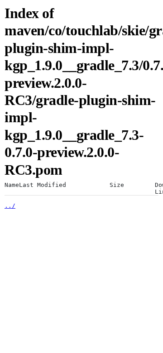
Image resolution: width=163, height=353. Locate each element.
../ (10, 205)
